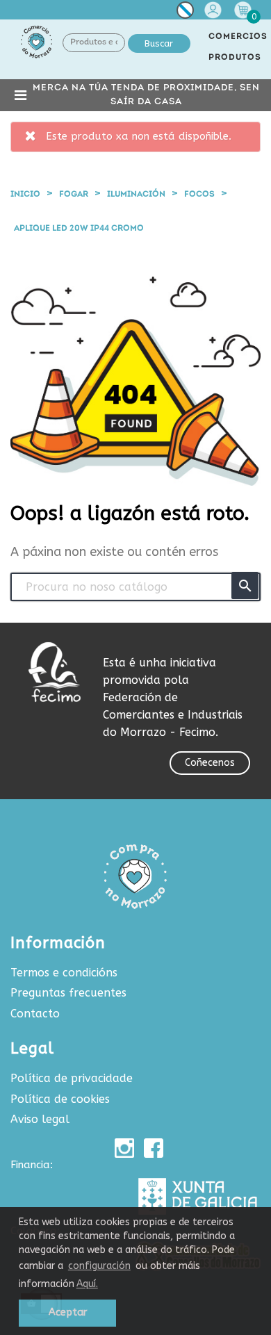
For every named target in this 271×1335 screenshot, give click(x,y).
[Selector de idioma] (185, 12)
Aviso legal (39, 1119)
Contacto (35, 1013)
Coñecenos (210, 763)
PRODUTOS (234, 58)
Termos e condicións (63, 972)
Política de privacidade (71, 1078)
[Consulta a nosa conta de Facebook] (153, 1148)
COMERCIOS (238, 37)
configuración (99, 1266)
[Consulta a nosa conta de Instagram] (124, 1148)
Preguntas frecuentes (68, 992)
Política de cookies (60, 1099)
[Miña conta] (214, 10)
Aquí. (87, 1284)
